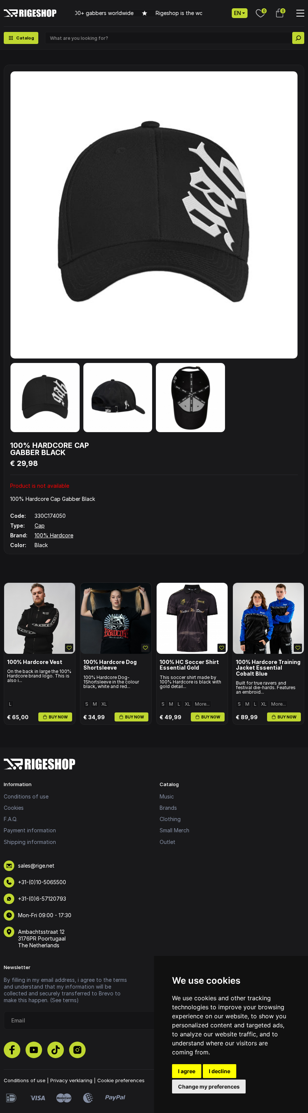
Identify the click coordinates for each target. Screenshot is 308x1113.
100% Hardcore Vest (34, 662)
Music (167, 796)
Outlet (167, 842)
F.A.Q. (10, 819)
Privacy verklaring (71, 1080)
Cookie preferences (121, 1080)
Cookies (14, 808)
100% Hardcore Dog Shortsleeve (110, 665)
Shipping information (30, 842)
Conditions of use (26, 796)
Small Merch (174, 830)
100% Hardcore (54, 535)
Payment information (30, 830)
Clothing (170, 819)
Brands (168, 808)
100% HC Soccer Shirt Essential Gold (189, 665)
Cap (40, 525)
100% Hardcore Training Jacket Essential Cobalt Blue (268, 667)
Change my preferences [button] (209, 1086)
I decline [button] (219, 1071)
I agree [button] (186, 1071)
